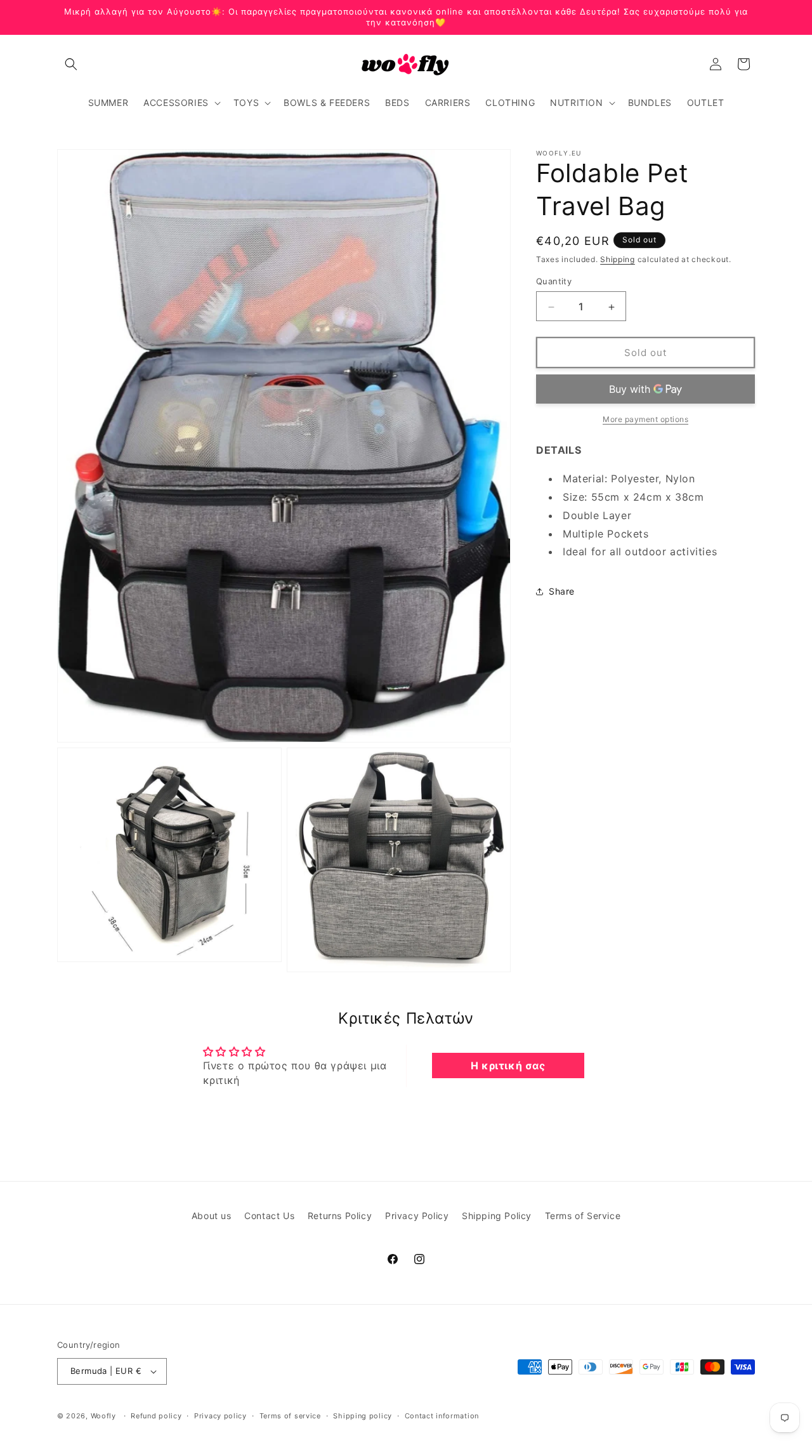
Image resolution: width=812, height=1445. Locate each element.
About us (212, 1215)
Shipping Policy (497, 1215)
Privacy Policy (417, 1215)
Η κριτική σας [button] (508, 1066)
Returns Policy (340, 1215)
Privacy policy (220, 1415)
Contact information (442, 1415)
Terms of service (290, 1415)
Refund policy (156, 1415)
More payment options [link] (645, 420)
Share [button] (562, 591)
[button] (71, 64)
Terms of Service (583, 1215)
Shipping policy (362, 1415)
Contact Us (269, 1215)
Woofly (103, 1415)
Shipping (617, 259)
